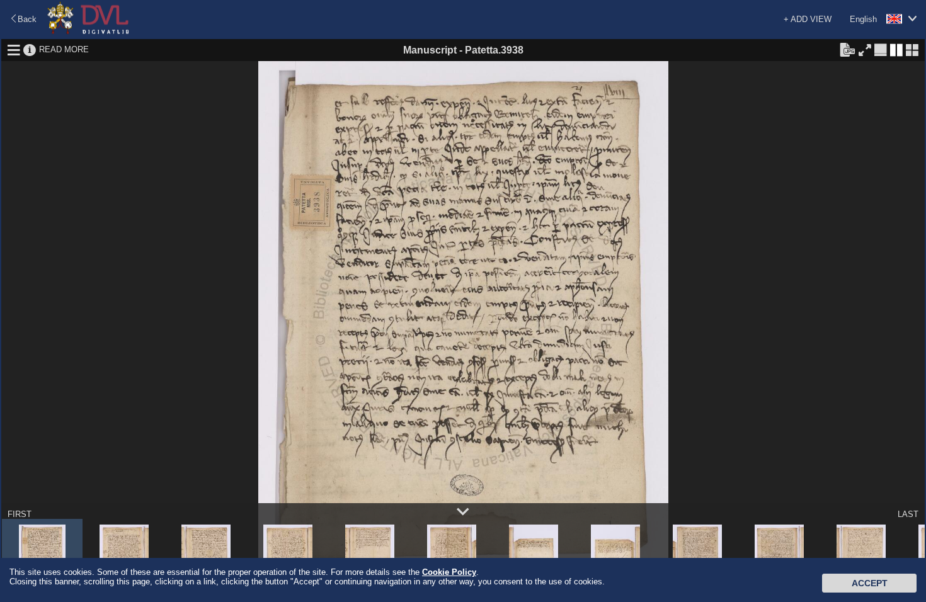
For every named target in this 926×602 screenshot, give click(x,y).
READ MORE (64, 49)
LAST (908, 514)
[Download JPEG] (847, 49)
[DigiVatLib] (88, 32)
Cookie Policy (449, 572)
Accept (870, 583)
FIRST (19, 514)
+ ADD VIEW (808, 19)
